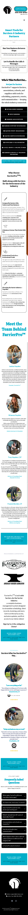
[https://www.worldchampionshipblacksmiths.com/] (14, 564)
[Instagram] (16, 901)
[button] (24, 20)
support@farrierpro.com (17, 894)
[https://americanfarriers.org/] (14, 579)
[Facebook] (12, 901)
